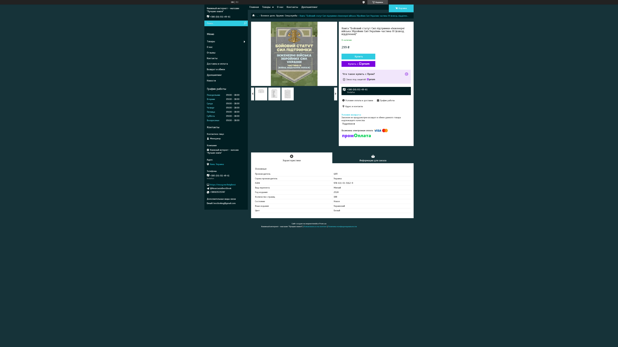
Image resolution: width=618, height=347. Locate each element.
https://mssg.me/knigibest (223, 184)
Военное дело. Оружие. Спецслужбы (279, 15)
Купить (359, 56)
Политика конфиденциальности (342, 226)
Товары (266, 7)
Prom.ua (322, 223)
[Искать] (245, 23)
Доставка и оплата (217, 63)
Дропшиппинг (309, 7)
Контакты (292, 7)
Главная (254, 7)
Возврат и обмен (216, 69)
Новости (211, 80)
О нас (280, 7)
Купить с (353, 64)
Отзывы (211, 52)
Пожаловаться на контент (315, 226)
